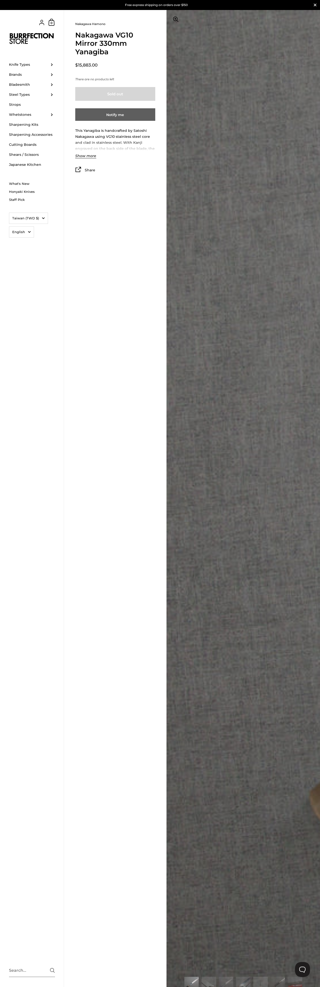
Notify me (115, 115)
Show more (85, 156)
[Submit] (52, 970)
